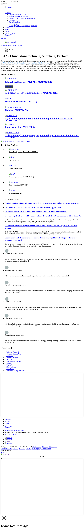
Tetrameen (4, 449)
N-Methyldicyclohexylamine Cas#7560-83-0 (23, 152)
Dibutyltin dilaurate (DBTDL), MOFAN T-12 (28, 82)
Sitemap (45, 447)
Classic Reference (10, 33)
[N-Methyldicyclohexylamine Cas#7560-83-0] (14, 149)
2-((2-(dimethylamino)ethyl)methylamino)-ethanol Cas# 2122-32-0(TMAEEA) (39, 119)
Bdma (10, 449)
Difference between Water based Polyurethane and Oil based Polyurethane (36, 211)
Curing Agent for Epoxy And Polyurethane (23, 26)
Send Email (4, 452)
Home (7, 11)
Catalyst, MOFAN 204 (16, 110)
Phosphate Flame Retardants (21, 63)
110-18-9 (22, 449)
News (7, 29)
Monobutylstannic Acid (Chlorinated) (21, 177)
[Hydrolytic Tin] (12, 157)
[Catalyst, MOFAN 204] (13, 107)
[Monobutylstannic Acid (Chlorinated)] (12, 174)
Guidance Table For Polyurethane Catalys (22, 18)
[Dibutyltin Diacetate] (12, 166)
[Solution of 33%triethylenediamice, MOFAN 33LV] (11, 90)
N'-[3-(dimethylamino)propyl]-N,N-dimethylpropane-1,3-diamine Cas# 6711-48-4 (42, 136)
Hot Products (36, 447)
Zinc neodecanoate (15, 193)
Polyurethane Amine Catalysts (18, 14)
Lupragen (9, 356)
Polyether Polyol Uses (13, 352)
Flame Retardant (14, 22)
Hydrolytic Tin (14, 160)
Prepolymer (10, 369)
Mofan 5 (9, 365)
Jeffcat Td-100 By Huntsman (15, 371)
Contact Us (8, 35)
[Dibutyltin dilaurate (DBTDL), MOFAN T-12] (10, 78)
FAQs (7, 31)
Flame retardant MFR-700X (20, 127)
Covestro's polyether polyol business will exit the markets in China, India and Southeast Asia (43, 216)
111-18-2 (28, 449)
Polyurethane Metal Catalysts (18, 16)
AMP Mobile (53, 447)
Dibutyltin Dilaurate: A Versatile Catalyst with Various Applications (33, 207)
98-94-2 (9, 363)
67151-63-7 (7, 63)
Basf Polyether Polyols (13, 361)
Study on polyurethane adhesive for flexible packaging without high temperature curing (42, 203)
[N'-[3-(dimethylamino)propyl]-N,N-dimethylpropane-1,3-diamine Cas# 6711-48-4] (12, 133)
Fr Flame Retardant (12, 358)
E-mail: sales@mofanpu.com (14, 430)
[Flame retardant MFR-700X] (9, 124)
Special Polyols (14, 20)
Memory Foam (11, 367)
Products (8, 13)
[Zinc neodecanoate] (12, 190)
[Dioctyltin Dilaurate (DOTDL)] (8, 99)
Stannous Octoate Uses (13, 354)
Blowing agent (14, 24)
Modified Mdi (44, 63)
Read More (8, 86)
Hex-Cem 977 (35, 63)
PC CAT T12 (10, 359)
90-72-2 (15, 449)
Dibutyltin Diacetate (15, 168)
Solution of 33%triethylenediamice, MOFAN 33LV (31, 92)
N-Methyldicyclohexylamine (41, 449)
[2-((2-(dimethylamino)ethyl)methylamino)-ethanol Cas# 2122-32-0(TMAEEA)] (11, 116)
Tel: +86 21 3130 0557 (12, 434)
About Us (8, 27)
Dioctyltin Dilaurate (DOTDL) (21, 101)
